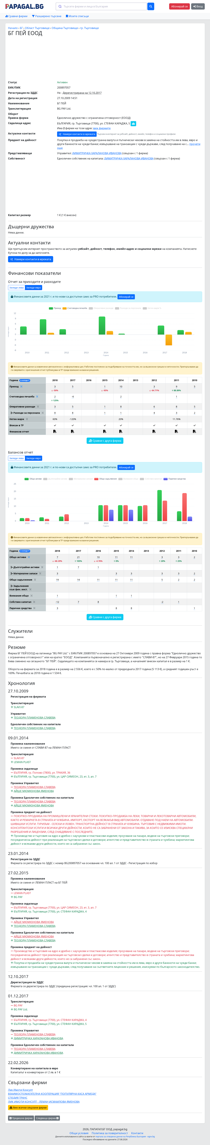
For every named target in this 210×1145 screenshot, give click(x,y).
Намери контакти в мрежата (78, 134)
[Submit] (60, 6)
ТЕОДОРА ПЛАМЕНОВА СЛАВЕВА (34, 717)
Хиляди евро (33, 287)
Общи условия (79, 1133)
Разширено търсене (48, 16)
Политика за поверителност (110, 1133)
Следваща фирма (46, 1118)
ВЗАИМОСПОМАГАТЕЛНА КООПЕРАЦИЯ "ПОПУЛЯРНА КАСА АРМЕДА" (52, 1094)
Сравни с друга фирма (106, 440)
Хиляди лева (17, 287)
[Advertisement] (105, 58)
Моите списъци (78, 16)
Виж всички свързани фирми (29, 1107)
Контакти (137, 1133)
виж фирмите (102, 128)
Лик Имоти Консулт (20, 1090)
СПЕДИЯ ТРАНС (17, 1098)
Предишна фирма (21, 1118)
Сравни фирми (17, 16)
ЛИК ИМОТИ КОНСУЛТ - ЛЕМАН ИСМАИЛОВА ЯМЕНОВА (44, 1102)
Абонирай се (179, 6)
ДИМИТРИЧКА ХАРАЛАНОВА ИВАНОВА (97, 153)
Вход (199, 6)
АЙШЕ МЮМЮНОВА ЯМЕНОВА (34, 791)
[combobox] (101, 6)
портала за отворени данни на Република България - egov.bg (125, 1136)
